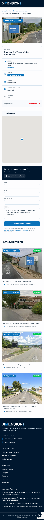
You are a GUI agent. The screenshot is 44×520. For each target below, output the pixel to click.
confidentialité (8, 230)
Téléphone (8, 199)
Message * (7, 207)
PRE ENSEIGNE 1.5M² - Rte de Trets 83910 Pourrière (20, 503)
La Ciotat (5, 479)
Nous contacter (10, 442)
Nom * (6, 183)
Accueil (4, 11)
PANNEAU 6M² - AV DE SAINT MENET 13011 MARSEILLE (22, 506)
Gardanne (5, 476)
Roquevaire (10, 67)
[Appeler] (39, 515)
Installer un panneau (9, 456)
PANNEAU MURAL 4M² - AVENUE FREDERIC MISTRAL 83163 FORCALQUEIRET (21, 494)
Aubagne (5, 473)
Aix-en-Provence (7, 469)
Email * (6, 191)
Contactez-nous (7, 459)
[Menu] (40, 3)
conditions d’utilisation (22, 230)
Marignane (5, 483)
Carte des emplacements (17, 11)
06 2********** (16, 176)
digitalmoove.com (22, 517)
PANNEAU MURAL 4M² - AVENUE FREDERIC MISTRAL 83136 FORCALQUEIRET (21, 499)
